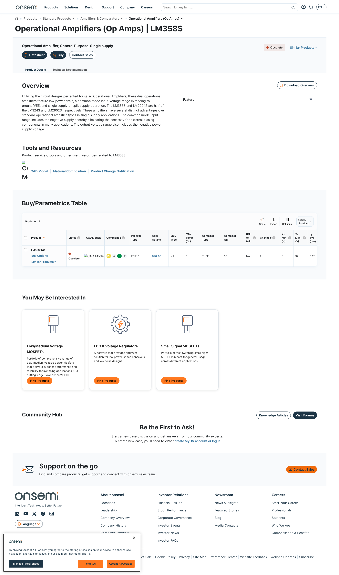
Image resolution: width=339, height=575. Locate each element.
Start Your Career (285, 503)
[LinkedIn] (17, 513)
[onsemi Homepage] (27, 7)
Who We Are (281, 525)
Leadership (108, 510)
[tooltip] (274, 221)
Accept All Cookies (120, 563)
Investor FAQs (168, 540)
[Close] (134, 537)
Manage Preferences (26, 563)
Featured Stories (227, 510)
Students (278, 518)
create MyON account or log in (197, 441)
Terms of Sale (141, 557)
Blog (218, 518)
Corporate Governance (175, 518)
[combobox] (224, 7)
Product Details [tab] (35, 69)
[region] (71, 552)
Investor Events (169, 525)
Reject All (90, 563)
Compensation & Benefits (290, 533)
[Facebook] (43, 513)
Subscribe (306, 557)
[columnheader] (48, 238)
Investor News (168, 533)
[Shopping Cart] (312, 7)
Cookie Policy (165, 557)
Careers (278, 495)
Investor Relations (173, 495)
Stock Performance (172, 510)
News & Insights (226, 503)
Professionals (282, 510)
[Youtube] (26, 513)
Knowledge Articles (273, 415)
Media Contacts (226, 525)
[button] (293, 7)
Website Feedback (253, 557)
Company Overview (115, 518)
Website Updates (283, 557)
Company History (113, 525)
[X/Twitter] (35, 513)
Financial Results (170, 503)
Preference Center (223, 557)
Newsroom (224, 495)
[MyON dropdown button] (305, 7)
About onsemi (112, 495)
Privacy (184, 557)
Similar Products (302, 47)
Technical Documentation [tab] (70, 69)
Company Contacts (114, 533)
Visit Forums (305, 415)
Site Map (199, 557)
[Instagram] (51, 513)
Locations (107, 503)
